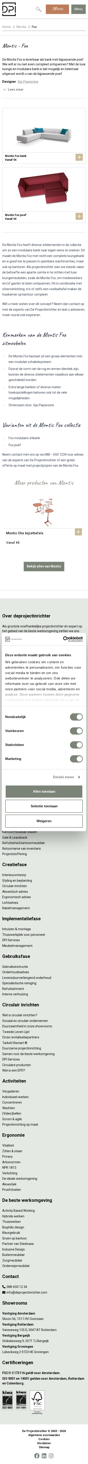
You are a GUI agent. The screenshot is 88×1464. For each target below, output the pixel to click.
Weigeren (44, 821)
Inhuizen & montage (16, 929)
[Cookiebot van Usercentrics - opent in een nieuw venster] (63, 639)
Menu (78, 9)
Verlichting (9, 1173)
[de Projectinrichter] (9, 9)
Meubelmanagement (17, 946)
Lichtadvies (10, 902)
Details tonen (63, 777)
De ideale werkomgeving (19, 1178)
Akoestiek (9, 1184)
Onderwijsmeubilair (16, 1266)
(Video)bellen (11, 1113)
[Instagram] (51, 1456)
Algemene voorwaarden (44, 1435)
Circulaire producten (16, 1065)
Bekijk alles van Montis (44, 566)
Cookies (44, 1439)
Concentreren (12, 1102)
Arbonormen (11, 1162)
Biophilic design (13, 1227)
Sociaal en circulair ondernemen (25, 1021)
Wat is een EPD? (13, 1070)
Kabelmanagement (16, 908)
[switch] (76, 730)
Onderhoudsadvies (15, 972)
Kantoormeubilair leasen (19, 832)
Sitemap (44, 1447)
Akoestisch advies (15, 891)
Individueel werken (15, 1097)
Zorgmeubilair (12, 1260)
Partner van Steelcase (18, 1244)
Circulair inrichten (14, 886)
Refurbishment (13, 989)
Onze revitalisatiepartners (20, 1037)
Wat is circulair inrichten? (19, 1015)
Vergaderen (10, 1091)
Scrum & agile (12, 1119)
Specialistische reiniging (19, 983)
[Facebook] (37, 1456)
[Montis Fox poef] (44, 195)
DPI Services (11, 940)
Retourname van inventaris (21, 848)
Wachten (8, 1108)
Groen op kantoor (14, 1238)
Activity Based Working (18, 1210)
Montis (21, 27)
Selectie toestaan (44, 806)
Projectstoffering (14, 854)
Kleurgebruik (11, 1233)
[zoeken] (38, 9)
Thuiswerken (11, 1221)
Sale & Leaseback (14, 837)
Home (6, 27)
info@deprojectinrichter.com (26, 1292)
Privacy (7, 1156)
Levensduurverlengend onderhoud (26, 978)
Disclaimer (44, 1443)
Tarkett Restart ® (14, 1043)
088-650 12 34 (16, 1287)
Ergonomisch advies (16, 897)
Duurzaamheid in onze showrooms (27, 1026)
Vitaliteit (8, 1145)
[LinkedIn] (44, 1456)
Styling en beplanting (17, 880)
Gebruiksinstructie (15, 966)
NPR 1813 (9, 1167)
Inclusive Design (13, 1249)
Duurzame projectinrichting (21, 1048)
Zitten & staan (12, 1151)
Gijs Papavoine (28, 81)
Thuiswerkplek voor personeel (23, 934)
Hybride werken (13, 1216)
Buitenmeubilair (13, 1255)
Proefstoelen (11, 1189)
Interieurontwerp (14, 875)
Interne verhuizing (15, 994)
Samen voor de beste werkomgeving (28, 1054)
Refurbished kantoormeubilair (23, 843)
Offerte (57, 8)
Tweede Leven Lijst (16, 1032)
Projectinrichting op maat (20, 1124)
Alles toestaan (44, 791)
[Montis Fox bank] (44, 136)
